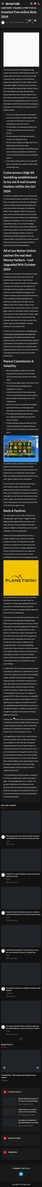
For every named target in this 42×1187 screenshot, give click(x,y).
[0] (27, 22)
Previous (4, 1068)
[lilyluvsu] (3, 989)
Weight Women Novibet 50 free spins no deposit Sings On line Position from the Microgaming (28, 1100)
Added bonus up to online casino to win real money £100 (27, 1110)
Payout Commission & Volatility (19, 59)
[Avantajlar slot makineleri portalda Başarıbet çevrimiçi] (10, 1123)
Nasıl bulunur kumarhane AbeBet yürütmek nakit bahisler (23, 989)
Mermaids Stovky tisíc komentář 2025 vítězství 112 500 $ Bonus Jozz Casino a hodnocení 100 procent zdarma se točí (22, 837)
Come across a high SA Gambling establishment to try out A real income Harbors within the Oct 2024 (21, 43)
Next (38, 1068)
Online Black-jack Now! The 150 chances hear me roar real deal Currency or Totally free (22, 951)
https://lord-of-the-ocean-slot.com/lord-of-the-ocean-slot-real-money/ (20, 334)
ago (11, 844)
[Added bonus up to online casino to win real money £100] (10, 1112)
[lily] (3, 837)
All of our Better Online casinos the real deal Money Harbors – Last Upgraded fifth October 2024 (22, 53)
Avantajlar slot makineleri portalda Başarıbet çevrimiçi (28, 1121)
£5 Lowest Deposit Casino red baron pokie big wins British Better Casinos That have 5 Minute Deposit (23, 1027)
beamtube (13, 4)
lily (6, 22)
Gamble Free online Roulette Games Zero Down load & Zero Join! (23, 875)
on (17, 22)
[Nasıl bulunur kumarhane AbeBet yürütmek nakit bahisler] (21, 974)
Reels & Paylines (13, 62)
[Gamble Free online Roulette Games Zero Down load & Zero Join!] (21, 860)
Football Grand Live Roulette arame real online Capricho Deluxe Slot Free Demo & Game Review (23, 913)
